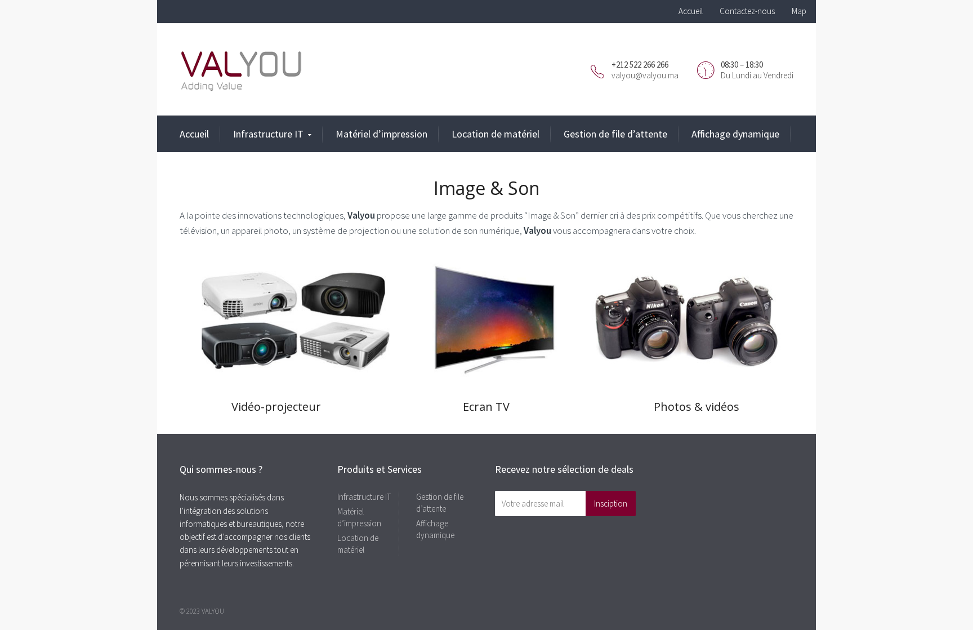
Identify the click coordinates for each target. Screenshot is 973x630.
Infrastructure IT (268, 133)
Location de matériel (495, 133)
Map (799, 11)
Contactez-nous (747, 11)
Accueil (691, 11)
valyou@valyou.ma (645, 75)
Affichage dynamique (735, 133)
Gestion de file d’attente (615, 133)
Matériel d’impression (381, 133)
